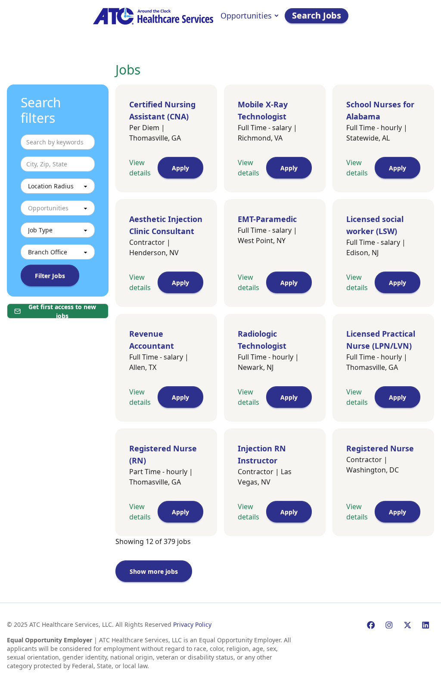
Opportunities (246, 15)
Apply (180, 168)
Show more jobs (154, 571)
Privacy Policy (192, 624)
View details (140, 168)
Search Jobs (316, 15)
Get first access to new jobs (62, 311)
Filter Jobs (50, 276)
